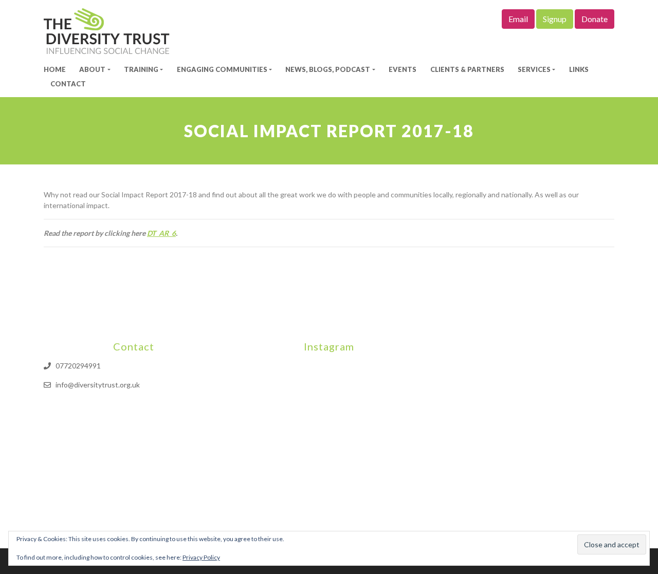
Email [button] (518, 19)
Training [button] (141, 69)
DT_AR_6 (161, 233)
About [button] (92, 69)
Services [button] (534, 69)
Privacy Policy (201, 557)
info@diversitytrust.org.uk (98, 384)
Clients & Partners (467, 69)
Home (55, 69)
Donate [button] (594, 19)
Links (579, 69)
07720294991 (78, 365)
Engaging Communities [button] (222, 69)
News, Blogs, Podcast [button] (327, 69)
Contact (68, 84)
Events (402, 69)
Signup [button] (554, 19)
